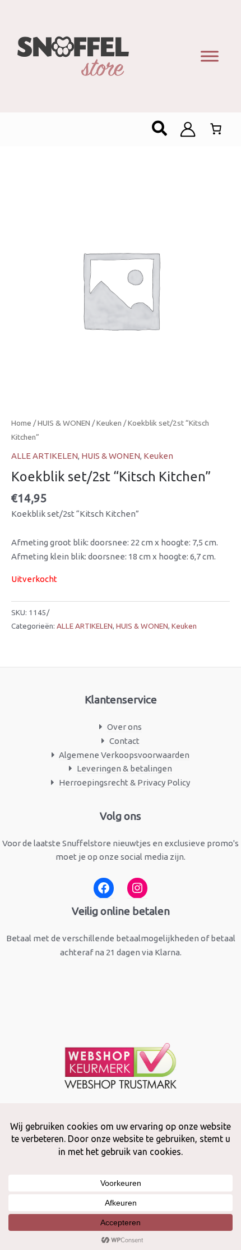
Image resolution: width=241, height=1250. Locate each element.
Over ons (124, 727)
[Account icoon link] (187, 129)
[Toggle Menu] (210, 56)
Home (21, 422)
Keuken (109, 422)
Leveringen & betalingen (124, 768)
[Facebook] (104, 888)
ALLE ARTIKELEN (44, 456)
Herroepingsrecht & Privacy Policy (124, 782)
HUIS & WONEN (64, 422)
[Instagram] (137, 888)
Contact (124, 741)
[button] (160, 129)
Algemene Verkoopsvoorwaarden (124, 755)
